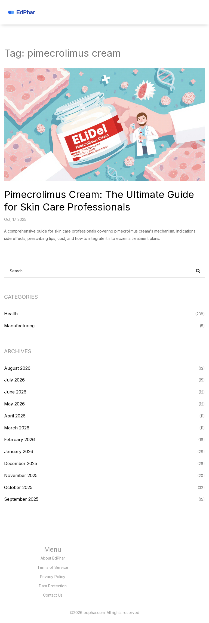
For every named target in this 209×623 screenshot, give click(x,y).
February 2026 (19, 439)
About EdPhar (53, 558)
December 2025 (20, 463)
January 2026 (18, 451)
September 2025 (21, 499)
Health (11, 313)
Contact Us (53, 595)
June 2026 (15, 392)
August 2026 (17, 368)
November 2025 (21, 475)
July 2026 (14, 380)
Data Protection (53, 586)
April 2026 (15, 416)
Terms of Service (52, 567)
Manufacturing (19, 325)
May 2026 (14, 404)
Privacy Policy (52, 576)
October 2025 (18, 487)
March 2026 (16, 427)
